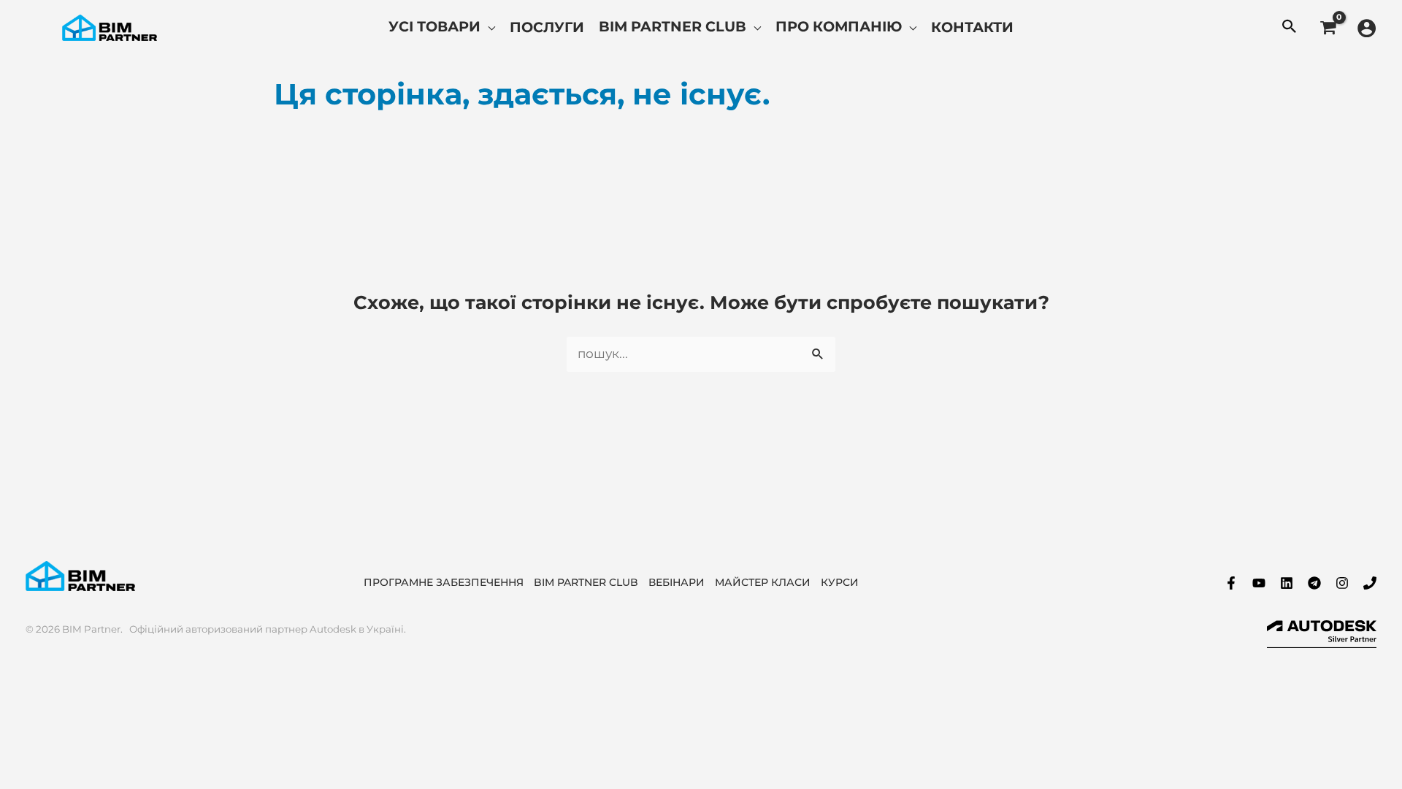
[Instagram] (1342, 583)
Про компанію (838, 26)
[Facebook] (1231, 583)
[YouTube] (1258, 583)
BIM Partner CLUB (586, 582)
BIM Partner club (672, 26)
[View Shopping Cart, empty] (1328, 27)
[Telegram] (1314, 583)
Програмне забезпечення (444, 582)
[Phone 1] (1369, 583)
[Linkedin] (1286, 583)
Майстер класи (763, 582)
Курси (840, 582)
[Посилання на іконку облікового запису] (1366, 28)
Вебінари (676, 582)
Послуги (547, 27)
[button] (1289, 27)
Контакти (972, 27)
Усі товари (434, 26)
